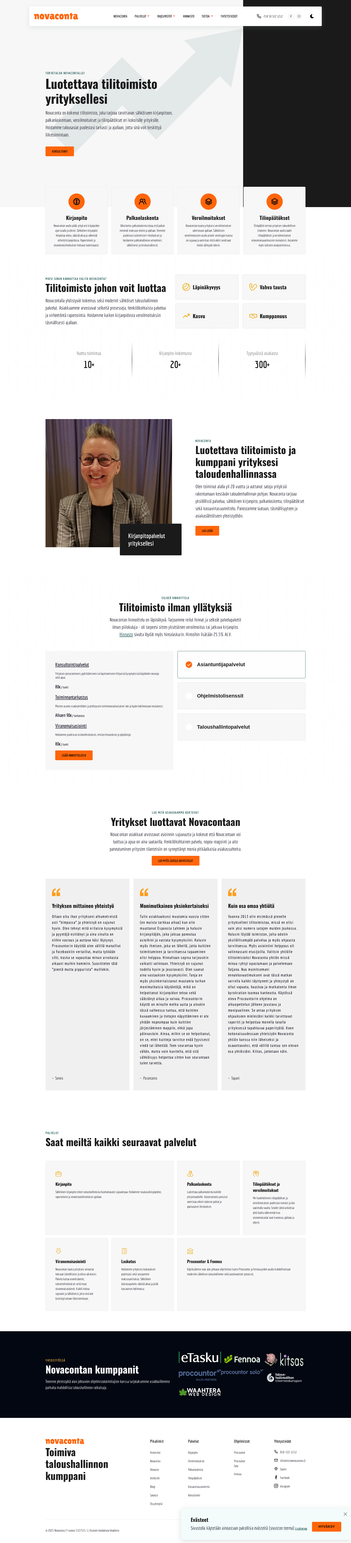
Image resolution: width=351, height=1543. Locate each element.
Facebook (285, 1478)
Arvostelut (155, 1452)
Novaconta (120, 16)
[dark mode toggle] (312, 16)
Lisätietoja (301, 1528)
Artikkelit (155, 1478)
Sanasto (154, 1495)
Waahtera (114, 1530)
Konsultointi (59, 151)
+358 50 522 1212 (273, 16)
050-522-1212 (288, 1452)
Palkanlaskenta (195, 1469)
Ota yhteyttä (156, 1504)
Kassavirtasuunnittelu (199, 1486)
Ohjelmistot (165, 16)
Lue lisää (207, 531)
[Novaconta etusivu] (60, 16)
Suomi (283, 1469)
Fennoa (237, 1474)
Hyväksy (326, 1526)
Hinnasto (188, 16)
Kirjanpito (193, 1452)
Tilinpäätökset (195, 1478)
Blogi (152, 1486)
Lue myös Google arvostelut (175, 861)
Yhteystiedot (229, 16)
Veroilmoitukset (196, 1461)
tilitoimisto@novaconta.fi (293, 1460)
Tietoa (206, 16)
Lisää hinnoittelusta (74, 755)
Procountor (239, 1452)
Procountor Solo (239, 1463)
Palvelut (141, 16)
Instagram (285, 1486)
